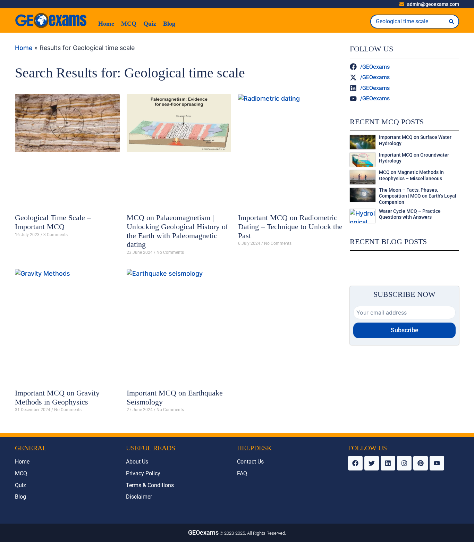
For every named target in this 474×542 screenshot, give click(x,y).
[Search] (451, 21)
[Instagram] (404, 463)
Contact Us (250, 461)
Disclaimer (139, 496)
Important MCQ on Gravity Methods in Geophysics (57, 397)
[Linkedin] (388, 463)
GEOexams (203, 532)
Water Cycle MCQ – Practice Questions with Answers (410, 214)
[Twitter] (371, 463)
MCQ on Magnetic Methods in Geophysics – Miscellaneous (411, 175)
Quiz (149, 23)
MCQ (128, 23)
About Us (137, 461)
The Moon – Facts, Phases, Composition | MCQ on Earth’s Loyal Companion (417, 196)
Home (106, 23)
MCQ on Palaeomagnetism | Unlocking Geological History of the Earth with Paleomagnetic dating (177, 231)
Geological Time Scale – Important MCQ (53, 222)
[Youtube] (437, 463)
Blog (169, 23)
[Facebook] (355, 463)
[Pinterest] (420, 463)
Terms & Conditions (150, 485)
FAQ (242, 473)
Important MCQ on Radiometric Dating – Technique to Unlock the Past (290, 226)
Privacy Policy (143, 473)
